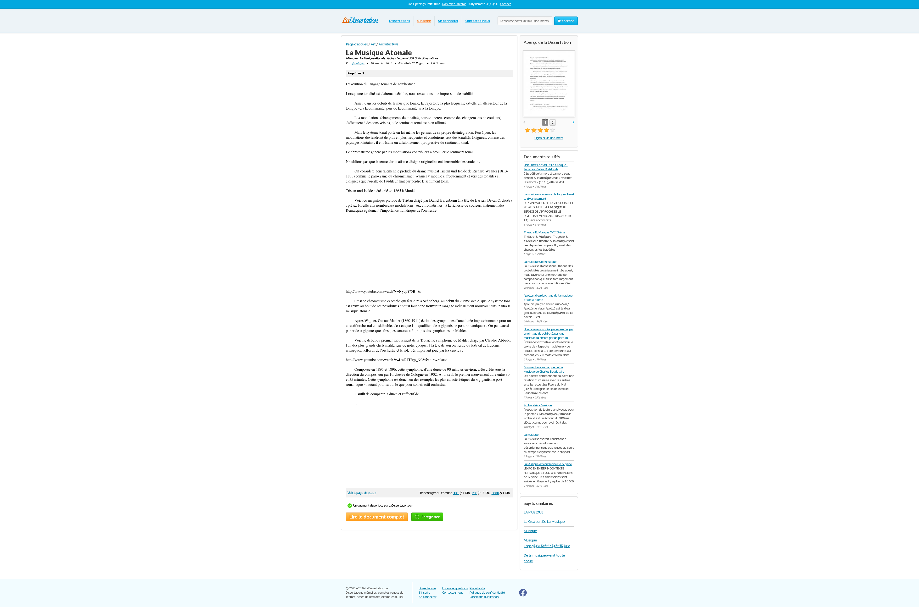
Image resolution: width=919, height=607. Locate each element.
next (573, 122)
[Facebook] (523, 595)
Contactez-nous (477, 20)
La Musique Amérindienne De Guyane (548, 464)
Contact (505, 4)
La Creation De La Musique (544, 521)
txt (456, 492)
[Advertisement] (429, 250)
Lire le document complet (376, 517)
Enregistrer (430, 516)
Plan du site (477, 588)
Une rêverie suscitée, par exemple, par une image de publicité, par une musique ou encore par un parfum (548, 333)
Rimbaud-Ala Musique (538, 405)
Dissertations (399, 20)
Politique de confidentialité (487, 592)
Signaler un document (548, 138)
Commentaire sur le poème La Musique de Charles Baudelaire (544, 369)
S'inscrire (424, 20)
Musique (530, 531)
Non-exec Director (454, 4)
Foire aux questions (455, 588)
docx (495, 492)
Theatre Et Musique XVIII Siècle (544, 232)
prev (524, 122)
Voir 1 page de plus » (361, 493)
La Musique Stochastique (540, 262)
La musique (531, 435)
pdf (474, 492)
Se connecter (448, 20)
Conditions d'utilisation (484, 597)
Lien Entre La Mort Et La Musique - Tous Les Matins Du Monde (546, 167)
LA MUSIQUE (533, 512)
